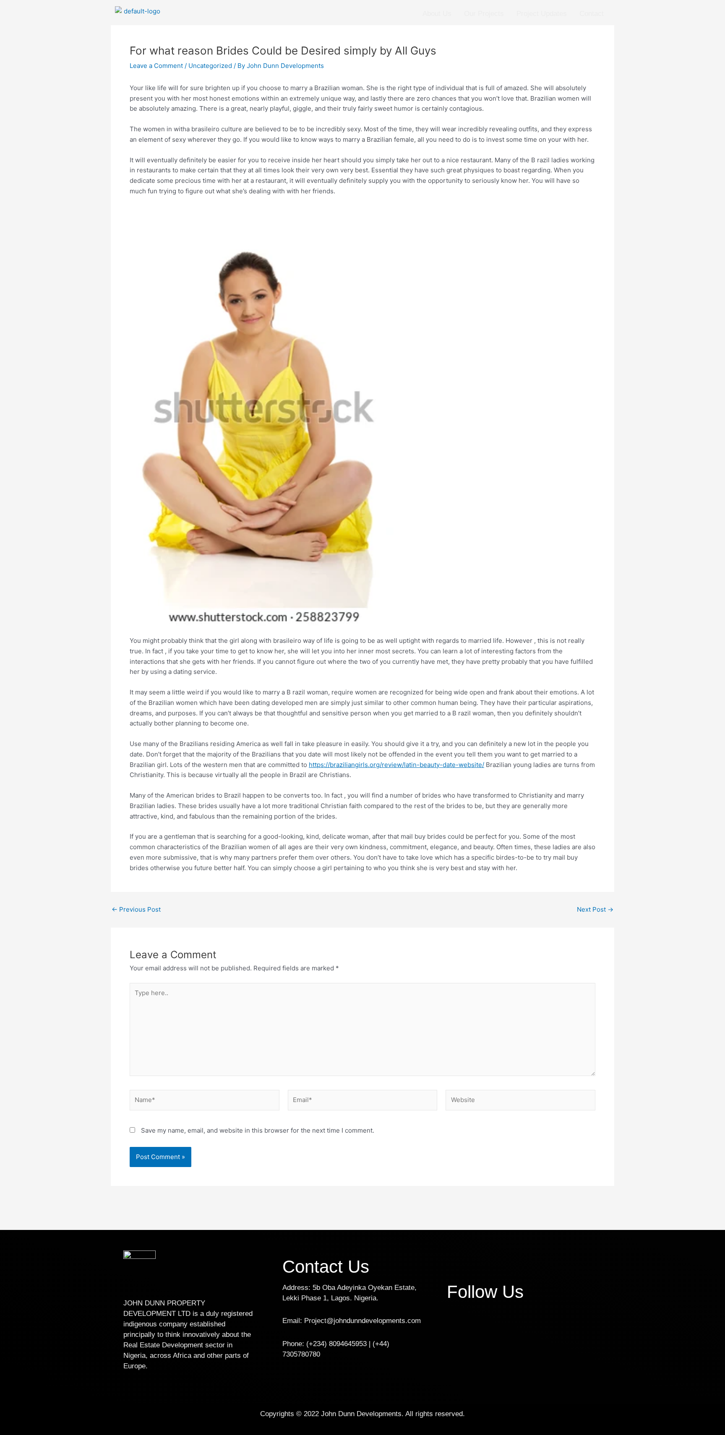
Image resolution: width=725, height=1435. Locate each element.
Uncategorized (210, 66)
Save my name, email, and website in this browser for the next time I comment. (257, 1130)
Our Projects (484, 14)
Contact (591, 14)
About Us (436, 14)
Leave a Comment (156, 66)
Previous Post (136, 909)
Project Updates (541, 14)
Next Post (595, 909)
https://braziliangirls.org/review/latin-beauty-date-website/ (396, 765)
